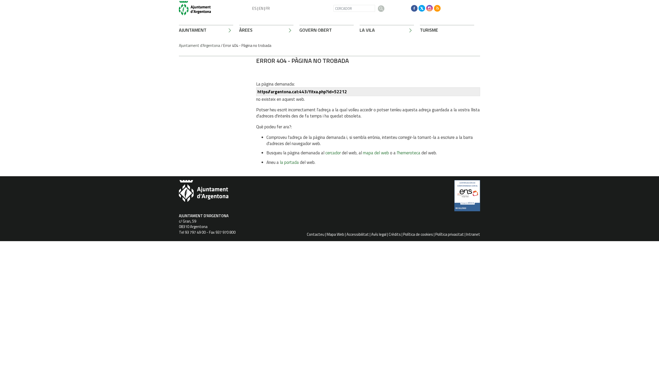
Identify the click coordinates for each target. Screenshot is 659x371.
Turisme (429, 30)
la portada (289, 162)
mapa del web (376, 152)
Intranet (473, 234)
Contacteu (315, 234)
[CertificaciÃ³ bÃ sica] (467, 197)
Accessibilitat (357, 234)
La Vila (367, 30)
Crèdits (395, 234)
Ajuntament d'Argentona (199, 45)
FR (268, 8)
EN (261, 8)
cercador (333, 152)
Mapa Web (335, 234)
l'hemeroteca (408, 152)
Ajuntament (192, 30)
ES (254, 8)
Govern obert (315, 30)
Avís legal (378, 234)
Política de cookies (418, 234)
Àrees (246, 30)
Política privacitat (449, 234)
